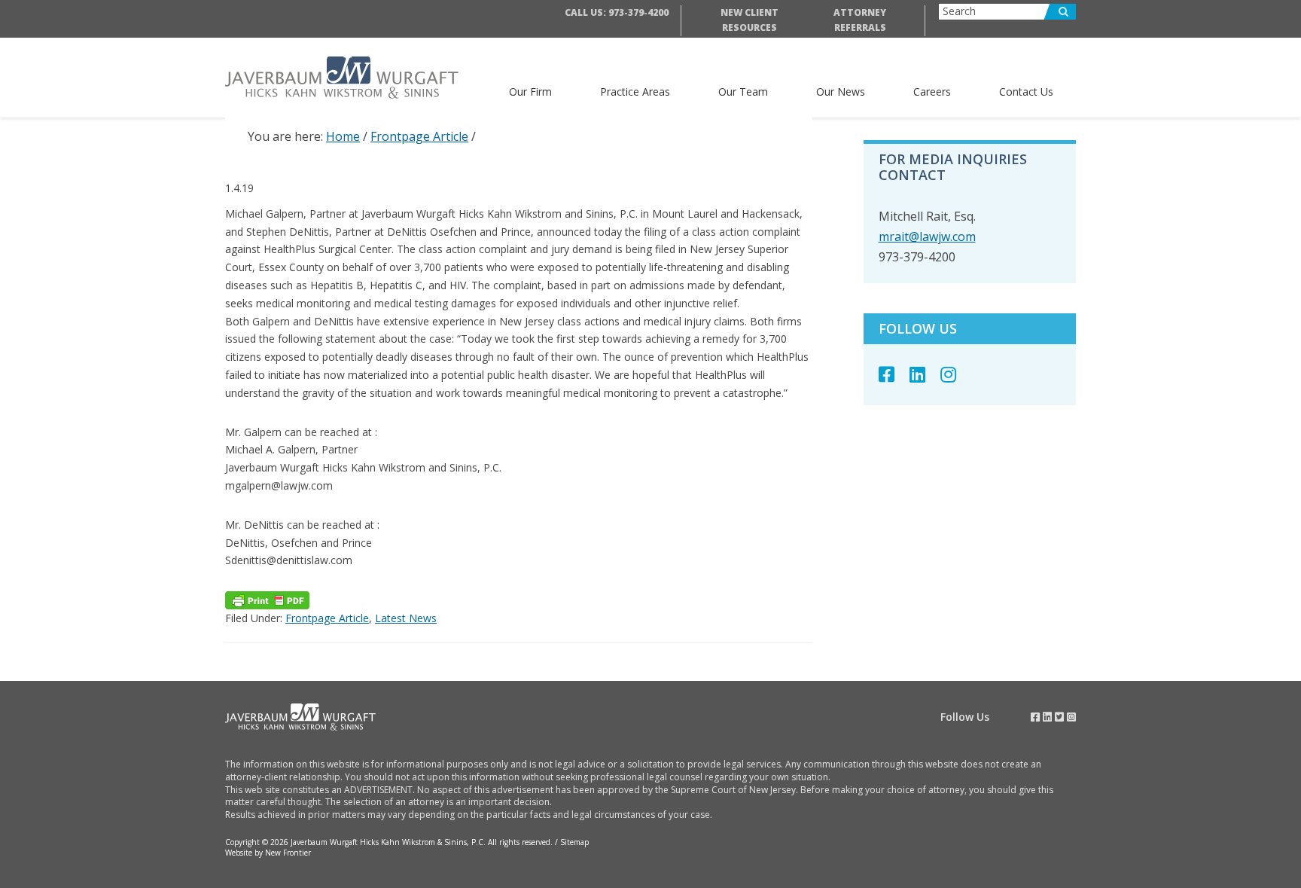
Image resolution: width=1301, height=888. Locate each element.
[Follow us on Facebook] (894, 374)
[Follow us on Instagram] (955, 374)
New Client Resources (749, 20)
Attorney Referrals (859, 20)
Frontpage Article (327, 618)
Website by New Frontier (268, 852)
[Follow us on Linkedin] (924, 374)
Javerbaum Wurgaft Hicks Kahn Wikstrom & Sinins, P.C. (352, 77)
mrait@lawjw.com (927, 236)
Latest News (406, 618)
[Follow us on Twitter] (1059, 716)
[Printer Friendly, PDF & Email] (267, 599)
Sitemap (574, 842)
